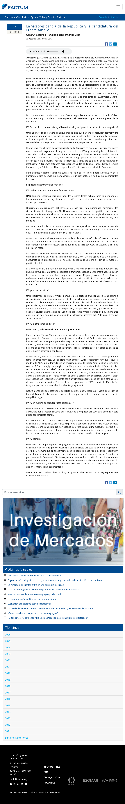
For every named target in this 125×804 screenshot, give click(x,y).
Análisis (114, 17)
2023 (8, 654)
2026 (8, 634)
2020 (8, 673)
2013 (8, 718)
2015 (8, 705)
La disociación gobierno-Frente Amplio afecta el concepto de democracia (44, 589)
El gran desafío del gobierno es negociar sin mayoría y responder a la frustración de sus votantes (56, 580)
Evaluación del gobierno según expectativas (29, 603)
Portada (103, 17)
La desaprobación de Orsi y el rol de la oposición (32, 599)
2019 (8, 679)
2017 (8, 692)
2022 (8, 660)
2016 (8, 699)
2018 (8, 686)
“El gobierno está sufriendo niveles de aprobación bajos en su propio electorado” (48, 617)
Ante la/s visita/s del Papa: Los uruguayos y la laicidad (34, 594)
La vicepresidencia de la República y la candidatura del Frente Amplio (72, 28)
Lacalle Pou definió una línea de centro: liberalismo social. (36, 575)
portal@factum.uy (18, 779)
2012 (8, 724)
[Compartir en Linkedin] (115, 43)
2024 (8, 647)
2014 (8, 712)
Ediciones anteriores (16, 737)
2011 (8, 731)
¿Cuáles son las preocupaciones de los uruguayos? (33, 613)
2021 (8, 666)
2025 (8, 641)
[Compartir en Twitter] (110, 43)
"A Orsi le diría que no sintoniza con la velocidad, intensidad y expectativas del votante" (51, 608)
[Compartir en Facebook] (106, 43)
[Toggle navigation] (118, 7)
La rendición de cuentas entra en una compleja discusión (36, 584)
